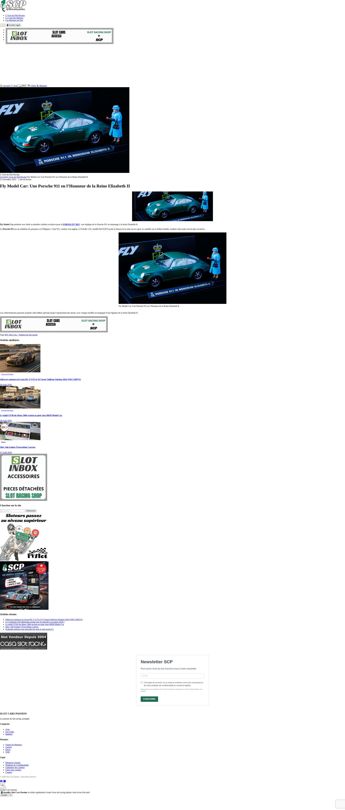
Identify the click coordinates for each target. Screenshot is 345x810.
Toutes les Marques (13, 745)
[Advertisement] (172, 65)
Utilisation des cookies (15, 767)
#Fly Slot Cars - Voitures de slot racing (21, 335)
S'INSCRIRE (149, 699)
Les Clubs (9, 732)
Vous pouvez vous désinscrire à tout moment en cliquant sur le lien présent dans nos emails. (171, 690)
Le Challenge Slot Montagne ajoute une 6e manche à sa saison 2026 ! (35, 622)
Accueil (3, 177)
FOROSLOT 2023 (71, 224)
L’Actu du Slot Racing (15, 15)
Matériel (8, 734)
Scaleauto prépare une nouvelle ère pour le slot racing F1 (29, 629)
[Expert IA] (1, 787)
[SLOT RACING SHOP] (59, 43)
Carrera (8, 747)
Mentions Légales (12, 762)
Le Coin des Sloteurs (14, 18)
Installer (4, 795)
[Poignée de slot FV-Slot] (24, 560)
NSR (7, 752)
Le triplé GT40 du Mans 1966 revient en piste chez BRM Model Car (34, 624)
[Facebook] (1, 782)
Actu (7, 729)
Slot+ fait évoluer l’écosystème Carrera (21, 627)
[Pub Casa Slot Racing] (23, 649)
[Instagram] (4, 782)
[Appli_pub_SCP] (24, 609)
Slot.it (7, 749)
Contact (8, 772)
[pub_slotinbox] (23, 500)
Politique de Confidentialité (17, 765)
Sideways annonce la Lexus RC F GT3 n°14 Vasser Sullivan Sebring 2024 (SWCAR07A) (44, 619)
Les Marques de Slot (14, 20)
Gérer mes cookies (13, 770)
